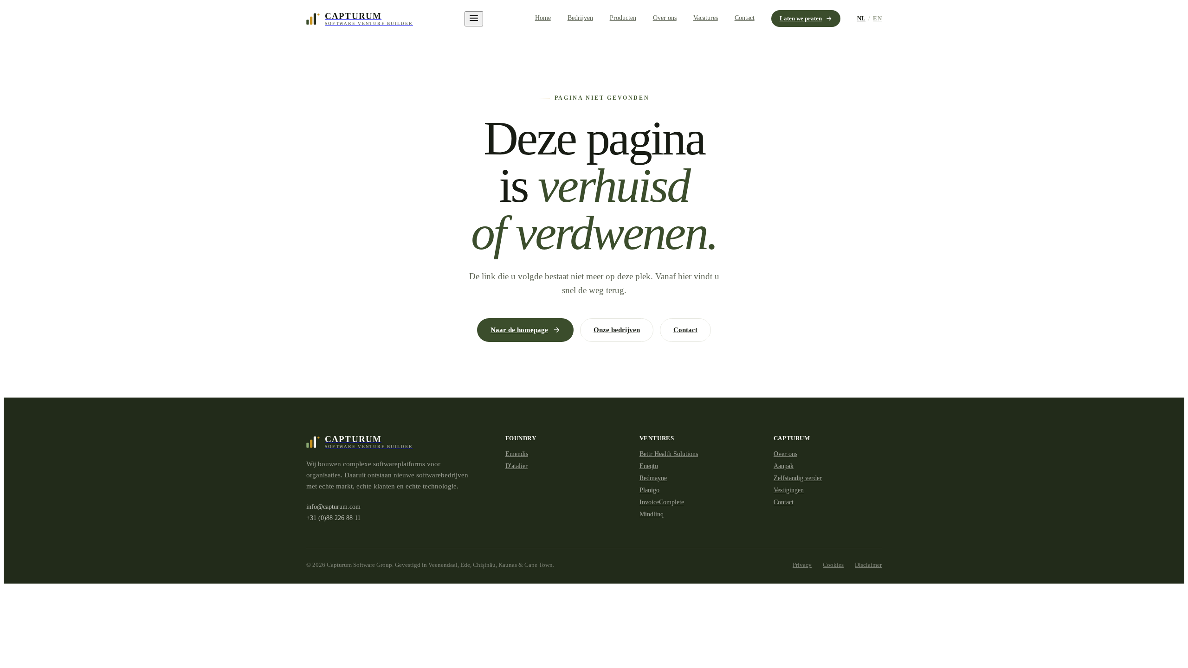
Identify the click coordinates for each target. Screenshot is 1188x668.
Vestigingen (789, 490)
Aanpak (784, 465)
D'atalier (516, 465)
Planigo (649, 490)
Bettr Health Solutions (668, 453)
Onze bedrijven (617, 330)
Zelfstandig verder (798, 478)
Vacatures (705, 17)
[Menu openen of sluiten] (474, 18)
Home (543, 17)
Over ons (665, 17)
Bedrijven (580, 17)
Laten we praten (801, 18)
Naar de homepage (519, 330)
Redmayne (653, 478)
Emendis (516, 453)
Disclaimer (868, 564)
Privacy (802, 564)
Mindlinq (651, 514)
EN (877, 18)
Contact (745, 17)
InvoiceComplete (661, 502)
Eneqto (648, 465)
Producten (623, 17)
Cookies (833, 564)
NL (861, 18)
